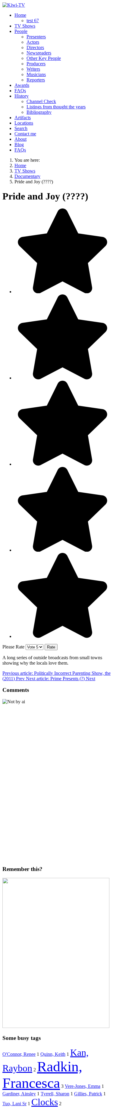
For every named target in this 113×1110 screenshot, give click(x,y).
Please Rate (13, 646)
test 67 (33, 20)
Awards (21, 85)
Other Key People (44, 58)
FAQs (20, 90)
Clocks (44, 1102)
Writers (33, 69)
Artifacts (22, 117)
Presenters (36, 36)
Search (20, 128)
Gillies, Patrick (88, 1093)
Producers (36, 63)
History (21, 96)
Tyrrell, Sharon (55, 1093)
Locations (23, 122)
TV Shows (24, 25)
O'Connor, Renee (19, 1054)
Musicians (36, 74)
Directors (35, 47)
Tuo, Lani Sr (14, 1103)
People (20, 31)
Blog (19, 144)
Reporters (36, 79)
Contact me (25, 133)
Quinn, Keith (52, 1054)
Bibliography (39, 112)
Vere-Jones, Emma (82, 1086)
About (20, 139)
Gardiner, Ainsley (19, 1093)
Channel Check (41, 101)
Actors (33, 42)
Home (20, 15)
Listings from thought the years (56, 106)
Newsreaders (39, 52)
